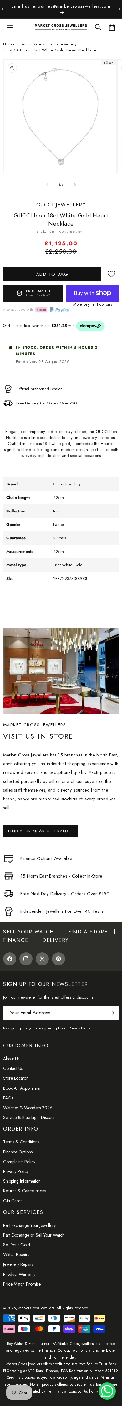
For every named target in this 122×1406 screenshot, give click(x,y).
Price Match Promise (22, 1284)
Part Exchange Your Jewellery (29, 1225)
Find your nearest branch (40, 831)
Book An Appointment (23, 1088)
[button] (10, 27)
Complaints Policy (19, 1161)
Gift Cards (12, 1201)
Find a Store (88, 931)
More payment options (92, 304)
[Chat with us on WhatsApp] (107, 1391)
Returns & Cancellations (24, 1191)
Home (9, 44)
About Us (11, 1059)
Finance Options (18, 1152)
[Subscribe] (112, 1013)
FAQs (8, 1098)
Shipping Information (22, 1181)
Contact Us (13, 1068)
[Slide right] (75, 184)
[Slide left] (47, 184)
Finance (15, 940)
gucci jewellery (61, 44)
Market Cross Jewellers (36, 1308)
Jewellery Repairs (18, 1264)
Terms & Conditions (21, 1142)
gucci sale (30, 44)
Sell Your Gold (16, 1245)
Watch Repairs (16, 1254)
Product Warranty (19, 1274)
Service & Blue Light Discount (30, 1117)
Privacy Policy (15, 1171)
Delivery (55, 940)
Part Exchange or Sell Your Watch (33, 1235)
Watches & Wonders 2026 (28, 1107)
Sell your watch (28, 931)
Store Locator (15, 1078)
